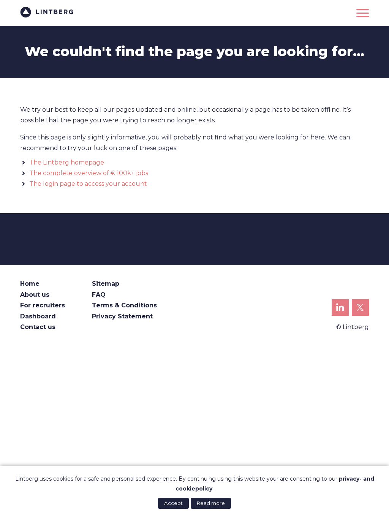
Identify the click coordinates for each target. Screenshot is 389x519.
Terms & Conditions (124, 305)
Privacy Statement (122, 316)
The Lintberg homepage (66, 162)
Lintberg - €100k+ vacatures (46, 12)
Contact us (37, 327)
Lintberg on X (360, 307)
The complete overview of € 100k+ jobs (88, 173)
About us (34, 294)
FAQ (99, 294)
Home (30, 283)
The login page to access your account (88, 183)
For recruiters (42, 305)
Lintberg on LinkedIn (340, 307)
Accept (173, 503)
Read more (211, 503)
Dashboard (38, 316)
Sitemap (105, 283)
